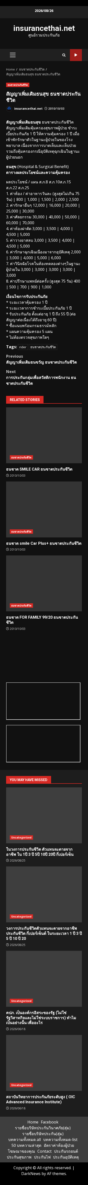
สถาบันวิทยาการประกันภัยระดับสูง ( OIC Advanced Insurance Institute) (44, 1063)
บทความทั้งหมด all (24, 1139)
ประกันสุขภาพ (19, 1157)
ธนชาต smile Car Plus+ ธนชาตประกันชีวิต (44, 509)
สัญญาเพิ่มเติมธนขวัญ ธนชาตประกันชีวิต (41, 359)
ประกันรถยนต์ (66, 1151)
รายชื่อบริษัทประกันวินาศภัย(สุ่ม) (43, 1128)
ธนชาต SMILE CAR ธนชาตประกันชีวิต (44, 435)
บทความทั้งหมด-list (60, 1139)
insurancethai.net (44, 28)
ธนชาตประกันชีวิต (18, 85)
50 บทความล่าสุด (26, 1145)
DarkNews (31, 1173)
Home (32, 1122)
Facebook (49, 1122)
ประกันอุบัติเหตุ (66, 1157)
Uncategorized (21, 837)
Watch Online (76, 55)
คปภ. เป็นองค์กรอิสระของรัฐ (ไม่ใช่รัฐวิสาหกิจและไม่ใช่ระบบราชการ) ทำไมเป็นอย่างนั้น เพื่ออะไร (44, 979)
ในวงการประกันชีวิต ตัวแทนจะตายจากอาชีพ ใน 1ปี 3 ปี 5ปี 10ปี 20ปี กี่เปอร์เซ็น (44, 815)
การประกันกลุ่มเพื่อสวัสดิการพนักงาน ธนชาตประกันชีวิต (41, 377)
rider (22, 347)
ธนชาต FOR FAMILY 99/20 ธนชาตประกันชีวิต (44, 583)
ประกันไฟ (42, 1157)
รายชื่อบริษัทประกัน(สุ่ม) (43, 1133)
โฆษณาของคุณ (21, 1151)
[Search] (64, 55)
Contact (44, 1151)
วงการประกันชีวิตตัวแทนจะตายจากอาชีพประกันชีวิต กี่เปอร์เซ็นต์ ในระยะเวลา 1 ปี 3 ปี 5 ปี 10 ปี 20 (44, 894)
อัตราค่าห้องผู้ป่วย (59, 1145)
